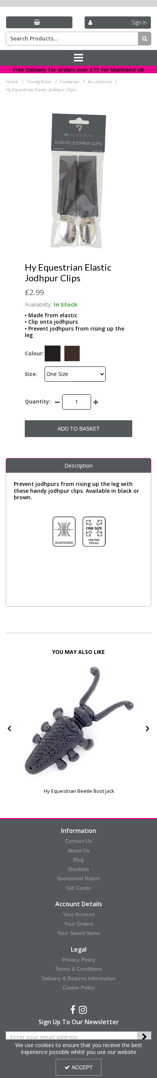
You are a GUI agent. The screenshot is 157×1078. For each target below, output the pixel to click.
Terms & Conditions (78, 969)
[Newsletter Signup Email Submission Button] (144, 1037)
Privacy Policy (78, 960)
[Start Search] (144, 38)
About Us (78, 850)
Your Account (79, 914)
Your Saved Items (78, 933)
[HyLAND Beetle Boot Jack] (79, 721)
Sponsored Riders (78, 878)
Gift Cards (78, 888)
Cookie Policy (78, 987)
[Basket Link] (39, 22)
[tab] (78, 465)
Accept (82, 1067)
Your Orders (78, 924)
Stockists (78, 869)
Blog (78, 860)
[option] (79, 731)
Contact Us (78, 841)
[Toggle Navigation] (78, 58)
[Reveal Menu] (78, 58)
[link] (72, 1010)
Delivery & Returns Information (78, 978)
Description (78, 465)
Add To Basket (79, 429)
